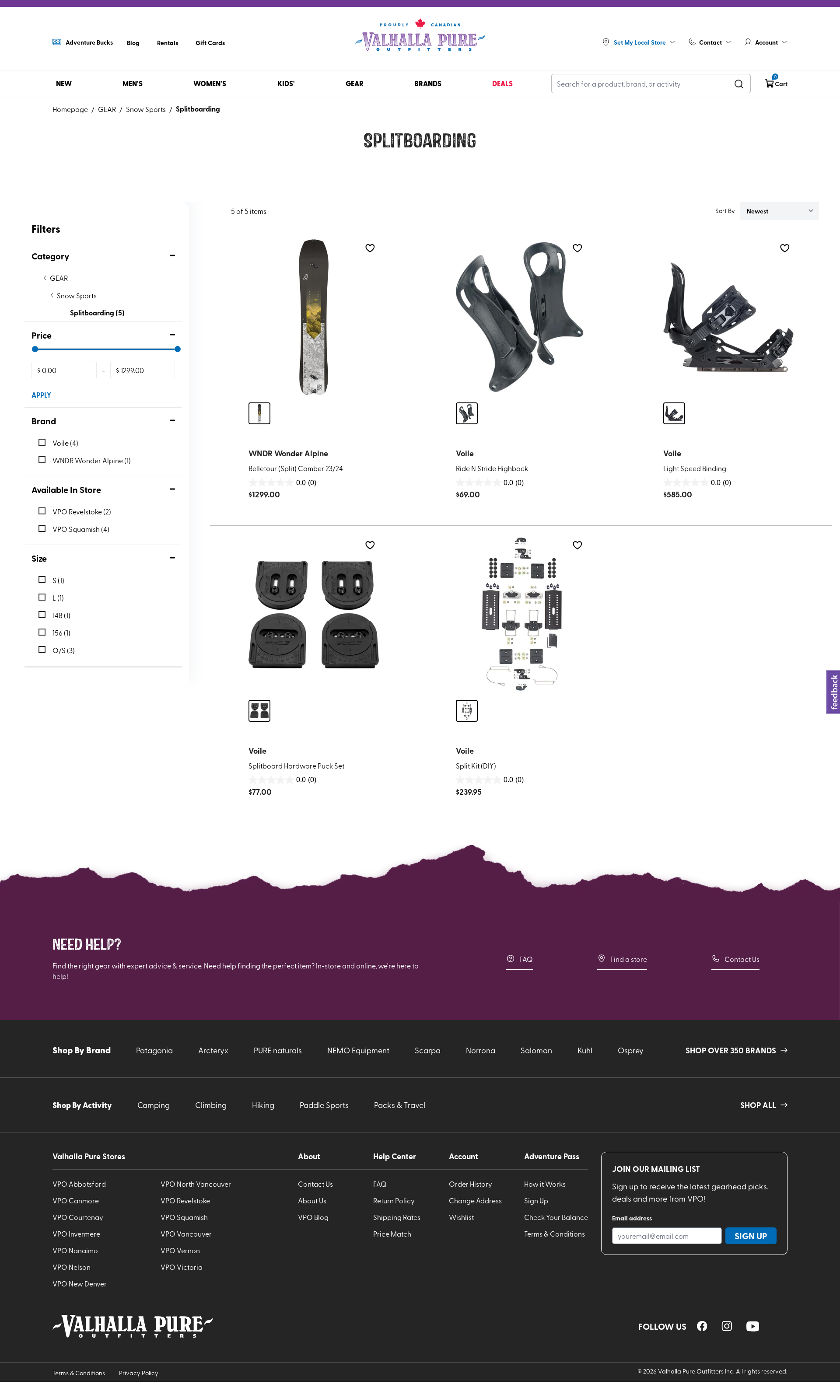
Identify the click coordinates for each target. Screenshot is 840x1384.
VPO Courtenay (77, 1217)
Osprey (631, 1050)
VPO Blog (313, 1217)
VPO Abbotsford (79, 1183)
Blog (133, 42)
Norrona (480, 1050)
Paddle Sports (324, 1104)
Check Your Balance (556, 1217)
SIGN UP (751, 1236)
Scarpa (428, 1050)
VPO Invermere (76, 1233)
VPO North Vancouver (196, 1183)
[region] (702, 1326)
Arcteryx (213, 1050)
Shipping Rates (396, 1217)
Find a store (628, 959)
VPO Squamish (184, 1217)
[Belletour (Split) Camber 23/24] (313, 317)
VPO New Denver (79, 1283)
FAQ (526, 959)
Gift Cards (210, 42)
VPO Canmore (75, 1200)
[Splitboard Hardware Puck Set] (313, 614)
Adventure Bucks (89, 42)
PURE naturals (278, 1050)
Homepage (70, 109)
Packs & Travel (399, 1104)
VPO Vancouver (186, 1233)
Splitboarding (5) (97, 313)
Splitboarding (198, 109)
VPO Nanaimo (75, 1250)
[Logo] (420, 34)
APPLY (41, 395)
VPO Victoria (182, 1267)
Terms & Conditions (554, 1233)
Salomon (536, 1050)
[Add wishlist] (369, 248)
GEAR (107, 109)
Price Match (392, 1233)
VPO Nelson (71, 1267)
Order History (470, 1183)
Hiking (263, 1104)
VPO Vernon (180, 1250)
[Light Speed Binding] (728, 317)
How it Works (545, 1183)
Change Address (475, 1200)
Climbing (211, 1104)
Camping (153, 1104)
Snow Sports (146, 109)
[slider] (35, 349)
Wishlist (461, 1217)
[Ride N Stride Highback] (521, 317)
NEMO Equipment (358, 1050)
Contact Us (742, 959)
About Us (312, 1200)
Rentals (167, 42)
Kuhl (585, 1050)
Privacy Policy (138, 1373)
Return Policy (394, 1200)
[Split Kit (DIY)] (521, 614)
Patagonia (154, 1050)
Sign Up (536, 1200)
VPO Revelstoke (185, 1200)
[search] (739, 83)
